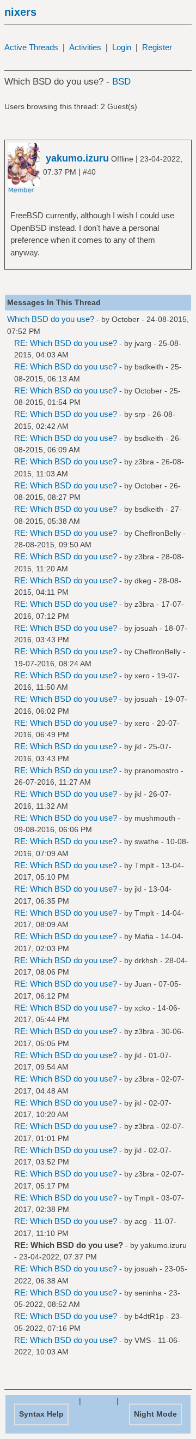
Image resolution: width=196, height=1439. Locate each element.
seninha (148, 1292)
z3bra (144, 461)
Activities (85, 47)
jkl (138, 746)
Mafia (144, 936)
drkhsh (146, 960)
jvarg (142, 343)
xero (142, 675)
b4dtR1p (149, 1316)
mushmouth (154, 818)
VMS (142, 1340)
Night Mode (155, 1414)
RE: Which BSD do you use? (65, 343)
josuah (145, 628)
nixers (20, 12)
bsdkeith (148, 366)
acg (140, 1221)
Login (121, 47)
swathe (146, 841)
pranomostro (156, 770)
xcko (142, 1008)
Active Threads (31, 47)
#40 (89, 172)
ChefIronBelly (157, 533)
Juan (142, 984)
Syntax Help (41, 1414)
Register (157, 47)
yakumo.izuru (163, 1245)
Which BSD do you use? (50, 319)
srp (139, 414)
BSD (121, 81)
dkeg (142, 580)
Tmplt (144, 865)
